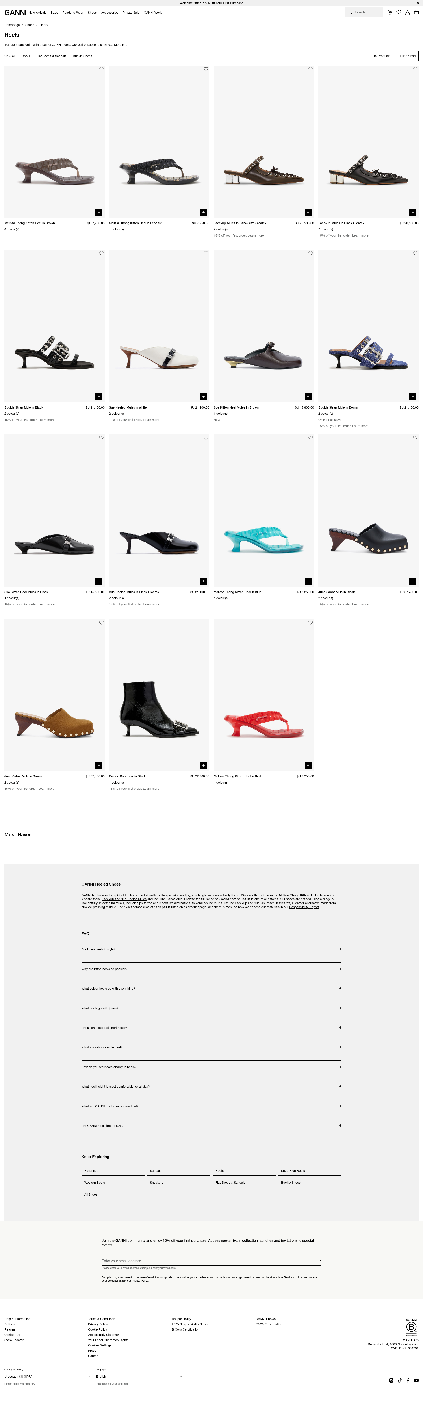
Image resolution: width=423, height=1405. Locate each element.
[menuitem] (37, 13)
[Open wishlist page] (398, 12)
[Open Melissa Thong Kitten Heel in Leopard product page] (159, 142)
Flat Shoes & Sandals (51, 56)
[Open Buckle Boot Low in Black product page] (159, 695)
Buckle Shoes (82, 56)
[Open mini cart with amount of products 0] (416, 12)
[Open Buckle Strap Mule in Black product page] (54, 326)
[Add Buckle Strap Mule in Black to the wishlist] (101, 253)
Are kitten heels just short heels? (104, 1025)
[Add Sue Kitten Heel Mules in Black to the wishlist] (101, 438)
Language (101, 1369)
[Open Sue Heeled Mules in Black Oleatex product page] (159, 510)
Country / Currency (13, 1369)
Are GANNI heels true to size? (102, 1123)
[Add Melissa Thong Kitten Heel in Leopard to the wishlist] (206, 69)
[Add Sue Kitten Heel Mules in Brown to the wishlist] (310, 253)
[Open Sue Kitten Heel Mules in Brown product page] (264, 326)
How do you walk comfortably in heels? (109, 1065)
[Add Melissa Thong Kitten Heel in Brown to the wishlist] (101, 69)
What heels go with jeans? (100, 1006)
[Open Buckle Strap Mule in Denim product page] (368, 326)
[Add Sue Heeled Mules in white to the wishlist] (206, 253)
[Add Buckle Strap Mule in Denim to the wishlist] (415, 253)
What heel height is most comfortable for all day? (116, 1084)
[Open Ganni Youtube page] (416, 1380)
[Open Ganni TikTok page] (399, 1380)
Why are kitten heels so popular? (104, 967)
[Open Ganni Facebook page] (408, 1380)
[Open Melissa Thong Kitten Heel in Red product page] (264, 695)
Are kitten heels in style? (99, 947)
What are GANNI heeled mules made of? (110, 1104)
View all (9, 56)
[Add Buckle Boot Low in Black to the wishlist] (206, 622)
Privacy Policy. (140, 1280)
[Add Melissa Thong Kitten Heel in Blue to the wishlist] (310, 438)
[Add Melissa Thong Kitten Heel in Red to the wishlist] (310, 622)
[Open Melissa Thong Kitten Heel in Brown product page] (54, 142)
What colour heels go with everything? (108, 986)
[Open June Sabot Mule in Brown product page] (54, 695)
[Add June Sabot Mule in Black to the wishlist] (415, 438)
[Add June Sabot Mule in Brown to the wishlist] (101, 622)
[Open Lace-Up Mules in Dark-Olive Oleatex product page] (264, 142)
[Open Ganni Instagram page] (391, 1380)
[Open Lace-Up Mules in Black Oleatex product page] (368, 142)
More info (120, 45)
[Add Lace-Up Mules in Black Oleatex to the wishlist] (415, 69)
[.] (211, 3)
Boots (26, 56)
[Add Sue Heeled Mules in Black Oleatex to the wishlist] (206, 438)
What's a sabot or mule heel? (102, 1045)
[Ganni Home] (15, 12)
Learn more (256, 235)
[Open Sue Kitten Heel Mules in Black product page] (54, 510)
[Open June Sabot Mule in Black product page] (368, 510)
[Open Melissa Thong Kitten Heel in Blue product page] (264, 510)
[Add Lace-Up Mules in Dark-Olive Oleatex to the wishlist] (310, 69)
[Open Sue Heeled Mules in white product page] (159, 326)
